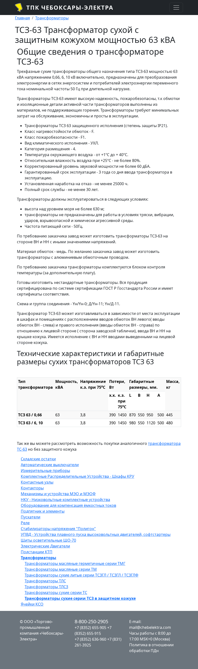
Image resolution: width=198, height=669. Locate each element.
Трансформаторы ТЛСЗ (46, 586)
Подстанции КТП (36, 552)
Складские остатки (38, 459)
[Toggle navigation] (176, 7)
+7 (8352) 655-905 (90, 627)
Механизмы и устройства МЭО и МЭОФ (58, 493)
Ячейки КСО (32, 604)
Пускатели (30, 517)
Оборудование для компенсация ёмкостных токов (68, 505)
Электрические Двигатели (45, 546)
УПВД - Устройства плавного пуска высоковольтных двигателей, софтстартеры (95, 534)
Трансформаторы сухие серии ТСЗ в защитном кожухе (80, 598)
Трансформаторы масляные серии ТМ (61, 569)
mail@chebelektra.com (150, 627)
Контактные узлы (37, 482)
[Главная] (20, 7)
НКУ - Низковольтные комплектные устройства (65, 499)
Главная (22, 18)
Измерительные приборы (45, 470)
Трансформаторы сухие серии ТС (56, 592)
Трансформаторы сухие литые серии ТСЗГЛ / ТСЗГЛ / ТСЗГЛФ (81, 575)
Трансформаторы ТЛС (45, 581)
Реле (25, 522)
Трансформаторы (52, 18)
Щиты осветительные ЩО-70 (48, 540)
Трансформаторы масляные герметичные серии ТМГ (75, 563)
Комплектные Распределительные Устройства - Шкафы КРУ (77, 476)
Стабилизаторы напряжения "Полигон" (58, 528)
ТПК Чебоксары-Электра (69, 7)
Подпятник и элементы (42, 511)
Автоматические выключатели (50, 464)
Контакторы (32, 488)
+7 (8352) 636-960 (90, 639)
